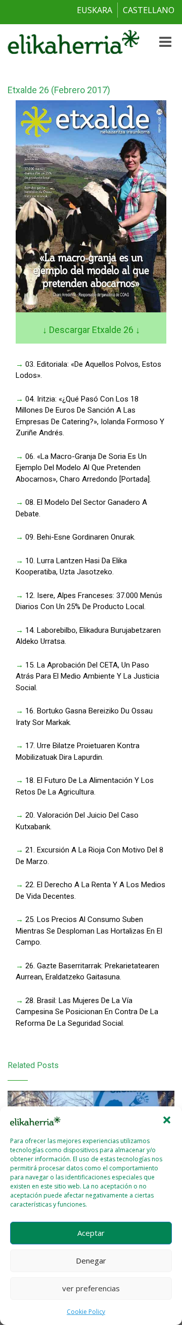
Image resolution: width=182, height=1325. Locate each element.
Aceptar (91, 1233)
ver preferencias (91, 1288)
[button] (167, 1120)
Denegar (91, 1260)
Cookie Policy (86, 1311)
